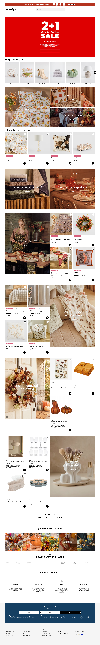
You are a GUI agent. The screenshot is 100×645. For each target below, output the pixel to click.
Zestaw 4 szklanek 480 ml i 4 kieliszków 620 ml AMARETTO (38, 461)
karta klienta (44, 631)
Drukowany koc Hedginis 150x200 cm (37, 346)
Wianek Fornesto (78, 239)
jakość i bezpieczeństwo (10, 640)
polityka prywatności (10, 635)
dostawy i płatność (27, 629)
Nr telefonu (50, 612)
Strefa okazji (92, 13)
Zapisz (71, 612)
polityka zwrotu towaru (27, 631)
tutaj (81, 618)
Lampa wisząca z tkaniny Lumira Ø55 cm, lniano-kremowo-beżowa (15, 461)
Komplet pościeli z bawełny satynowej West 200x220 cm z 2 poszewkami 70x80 (16, 159)
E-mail (29, 612)
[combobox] (50, 9)
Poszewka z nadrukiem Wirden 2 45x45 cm (84, 273)
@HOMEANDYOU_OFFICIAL (50, 529)
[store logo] (11, 9)
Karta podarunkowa (56, 13)
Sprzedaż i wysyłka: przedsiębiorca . (81, 389)
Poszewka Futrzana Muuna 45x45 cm (59, 158)
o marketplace (61, 627)
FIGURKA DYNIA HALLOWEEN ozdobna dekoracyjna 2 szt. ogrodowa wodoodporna (61, 421)
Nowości (35, 13)
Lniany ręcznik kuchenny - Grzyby (59, 384)
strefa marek (60, 629)
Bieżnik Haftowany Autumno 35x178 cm (60, 273)
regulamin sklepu (26, 637)
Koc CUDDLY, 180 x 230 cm (80, 384)
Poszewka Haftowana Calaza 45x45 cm (14, 346)
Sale (46, 13)
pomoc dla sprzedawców (63, 633)
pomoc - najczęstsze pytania (28, 627)
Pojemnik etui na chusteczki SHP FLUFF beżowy (14, 498)
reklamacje (25, 633)
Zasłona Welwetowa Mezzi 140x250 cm (37, 311)
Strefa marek (70, 13)
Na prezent (81, 13)
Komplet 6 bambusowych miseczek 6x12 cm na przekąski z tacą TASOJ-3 (38, 498)
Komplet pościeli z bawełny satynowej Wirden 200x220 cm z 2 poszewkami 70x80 (61, 239)
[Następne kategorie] (95, 72)
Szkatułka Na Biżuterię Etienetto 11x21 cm (83, 158)
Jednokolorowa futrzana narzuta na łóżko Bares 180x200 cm (15, 311)
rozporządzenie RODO (10, 631)
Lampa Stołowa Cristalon (34, 158)
